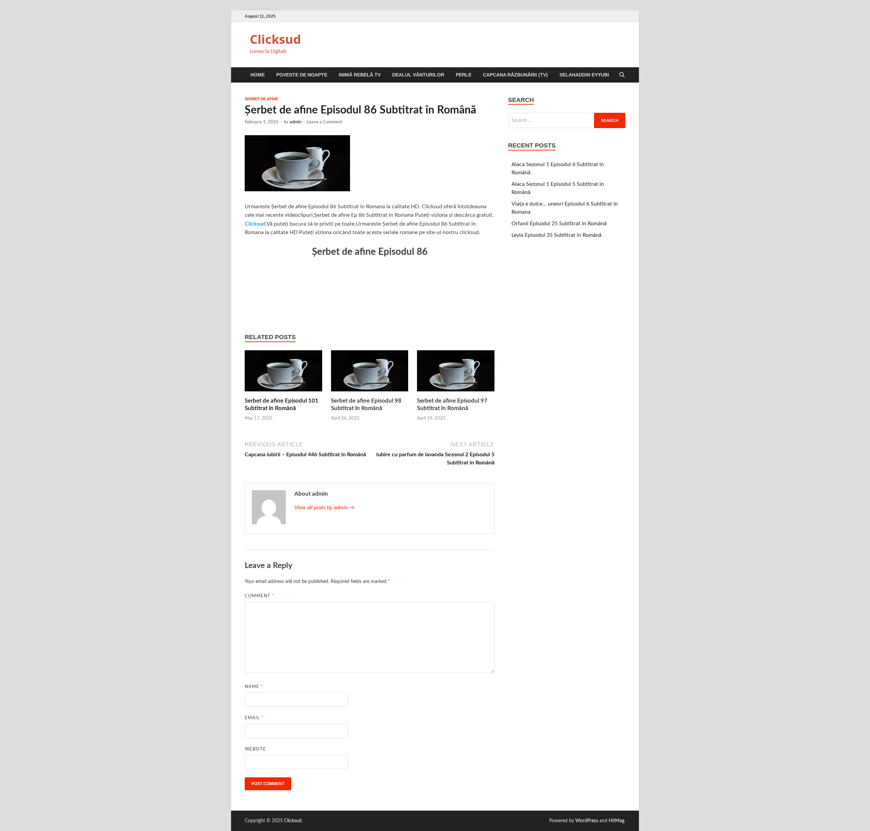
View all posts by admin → (324, 507)
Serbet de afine (261, 99)
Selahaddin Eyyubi (584, 74)
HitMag (616, 820)
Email (254, 718)
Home (257, 74)
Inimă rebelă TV (360, 74)
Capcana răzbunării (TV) (515, 74)
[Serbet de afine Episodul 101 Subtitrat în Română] (283, 373)
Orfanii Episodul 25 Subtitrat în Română (559, 223)
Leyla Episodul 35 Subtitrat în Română (556, 235)
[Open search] (622, 75)
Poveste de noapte (301, 74)
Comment (259, 596)
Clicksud (275, 39)
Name (254, 687)
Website (255, 749)
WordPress (586, 820)
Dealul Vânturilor (418, 74)
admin (295, 122)
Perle (463, 74)
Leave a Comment (324, 122)
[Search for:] (566, 120)
